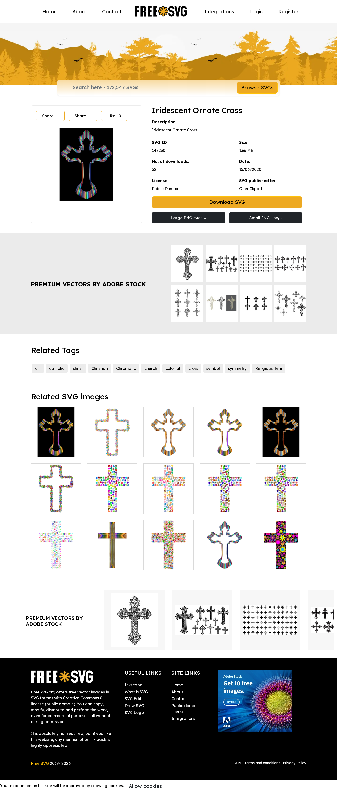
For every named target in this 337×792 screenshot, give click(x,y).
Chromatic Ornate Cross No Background (168, 444)
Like (114, 115)
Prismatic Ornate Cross (56, 447)
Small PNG (265, 217)
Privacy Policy (294, 763)
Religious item (268, 368)
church (150, 368)
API (239, 763)
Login (256, 11)
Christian (99, 368)
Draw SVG (134, 705)
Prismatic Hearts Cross (112, 503)
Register (288, 11)
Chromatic (126, 368)
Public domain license (185, 708)
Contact (111, 11)
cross (193, 368)
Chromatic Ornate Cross (281, 447)
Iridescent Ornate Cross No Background (225, 557)
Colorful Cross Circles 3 (168, 560)
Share (48, 115)
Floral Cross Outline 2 (112, 447)
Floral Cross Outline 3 (56, 503)
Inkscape (133, 684)
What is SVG (136, 691)
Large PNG (188, 217)
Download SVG (227, 202)
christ (78, 368)
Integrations (219, 11)
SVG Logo (134, 712)
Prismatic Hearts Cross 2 (168, 503)
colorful (173, 368)
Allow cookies (145, 786)
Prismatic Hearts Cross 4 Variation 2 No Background (281, 501)
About (79, 11)
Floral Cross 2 (274, 563)
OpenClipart (250, 188)
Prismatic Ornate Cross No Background (225, 444)
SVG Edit (133, 698)
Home (49, 11)
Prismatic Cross (107, 563)
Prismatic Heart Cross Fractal (56, 560)
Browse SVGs (257, 87)
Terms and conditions (262, 763)
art (38, 368)
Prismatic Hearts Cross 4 (225, 503)
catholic (56, 368)
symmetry (237, 368)
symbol (213, 368)
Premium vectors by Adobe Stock (88, 284)
